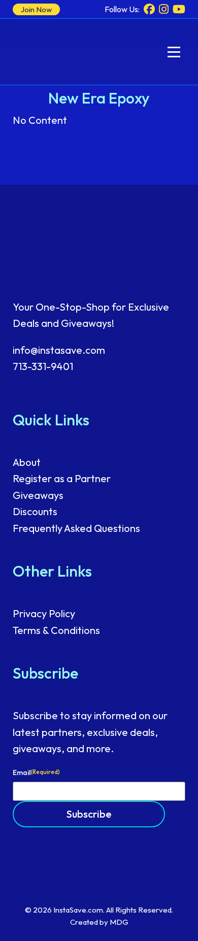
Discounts (35, 511)
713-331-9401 (43, 366)
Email (36, 772)
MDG (119, 922)
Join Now (36, 9)
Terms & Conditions (56, 630)
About (27, 462)
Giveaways (38, 495)
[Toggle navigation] (173, 52)
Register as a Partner (62, 478)
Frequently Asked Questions (76, 528)
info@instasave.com (59, 350)
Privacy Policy (44, 613)
